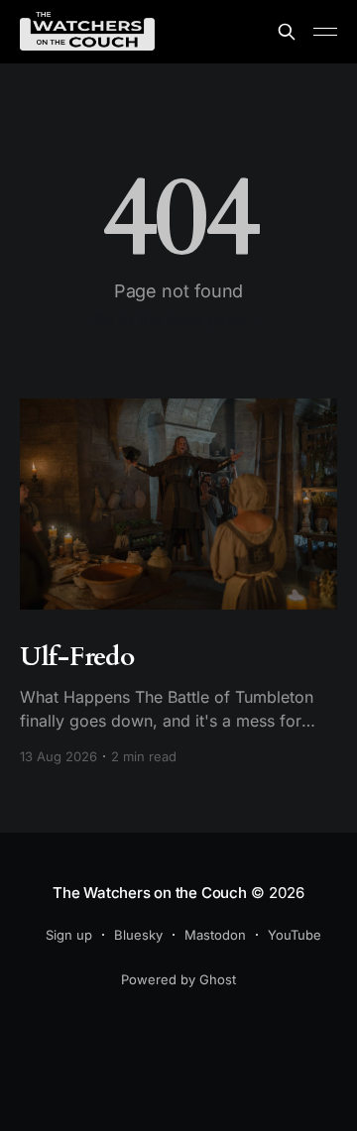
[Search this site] (286, 32)
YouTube (294, 935)
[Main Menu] (325, 32)
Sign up (69, 935)
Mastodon (215, 935)
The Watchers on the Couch (149, 892)
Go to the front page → (179, 319)
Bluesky (138, 935)
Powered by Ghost (178, 979)
